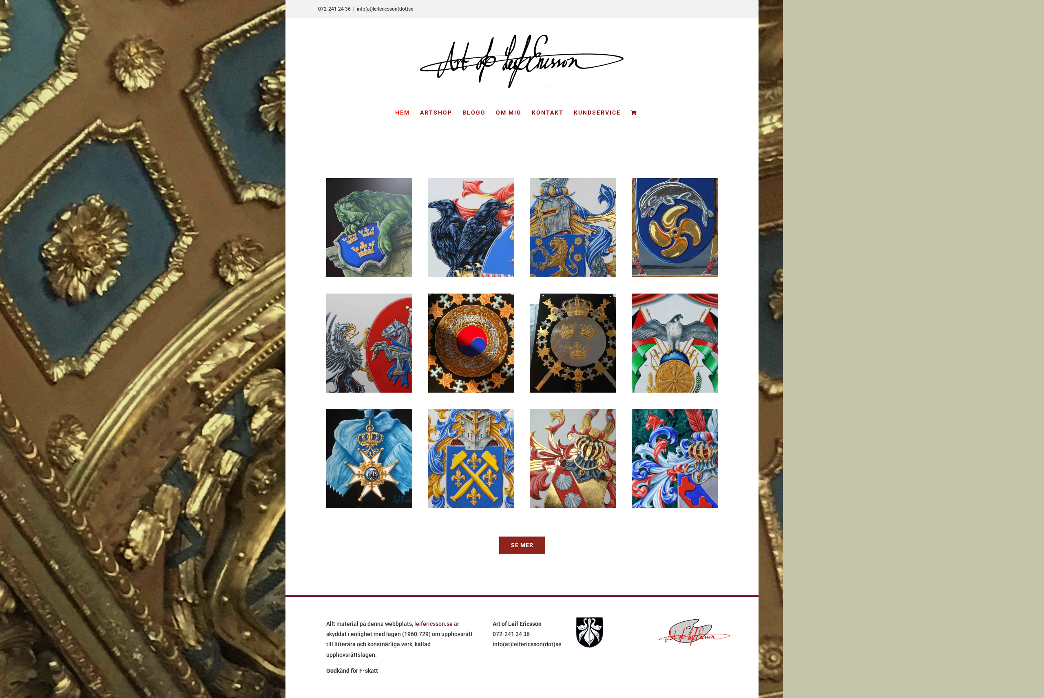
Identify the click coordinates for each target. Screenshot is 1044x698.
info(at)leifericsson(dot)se (385, 9)
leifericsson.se (433, 624)
